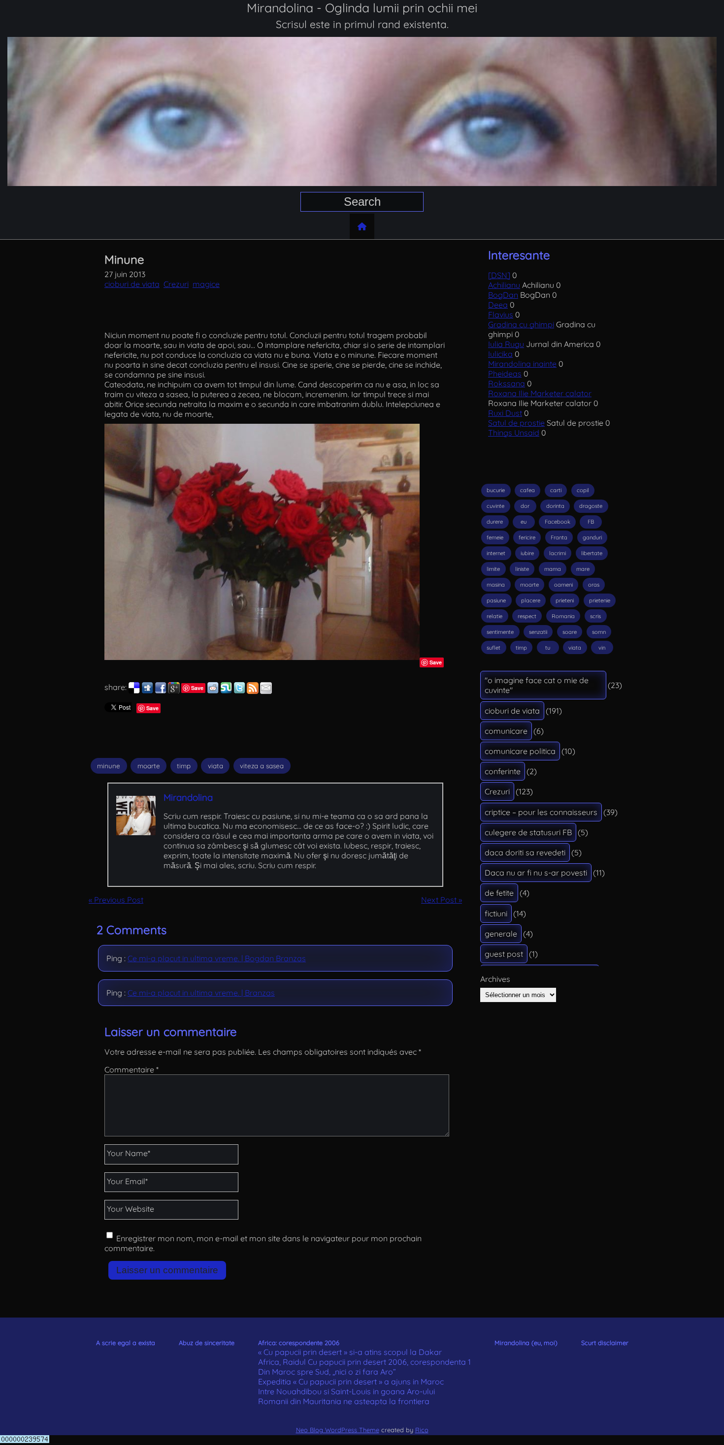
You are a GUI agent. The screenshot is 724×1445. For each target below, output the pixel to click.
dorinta (555, 506)
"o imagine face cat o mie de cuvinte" (537, 685)
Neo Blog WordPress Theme (337, 1430)
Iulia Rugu (506, 344)
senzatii (538, 631)
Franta (559, 537)
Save (435, 662)
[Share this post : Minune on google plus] (174, 691)
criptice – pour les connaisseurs (541, 812)
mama (552, 568)
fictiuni (496, 913)
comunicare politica (520, 751)
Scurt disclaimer (604, 1343)
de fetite (499, 893)
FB (591, 521)
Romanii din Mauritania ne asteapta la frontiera (343, 1401)
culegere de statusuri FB (528, 832)
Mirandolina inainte (522, 364)
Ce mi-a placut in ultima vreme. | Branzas (201, 993)
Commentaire (131, 1069)
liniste (522, 568)
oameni (563, 584)
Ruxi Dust (505, 413)
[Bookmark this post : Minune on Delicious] (134, 691)
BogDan (503, 295)
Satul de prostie (516, 423)
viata (215, 766)
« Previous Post (116, 900)
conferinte (503, 771)
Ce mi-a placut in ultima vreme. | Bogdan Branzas (217, 958)
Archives (495, 979)
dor (525, 506)
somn (599, 631)
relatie (494, 616)
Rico (421, 1430)
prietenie (599, 600)
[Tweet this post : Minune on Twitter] (239, 691)
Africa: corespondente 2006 (298, 1343)
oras (593, 584)
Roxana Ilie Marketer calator (540, 393)
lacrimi (557, 553)
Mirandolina (188, 797)
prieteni (565, 600)
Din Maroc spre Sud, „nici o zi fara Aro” (327, 1372)
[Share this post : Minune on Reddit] (213, 691)
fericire (527, 537)
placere (530, 600)
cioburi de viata (132, 284)
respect (527, 616)
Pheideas (505, 373)
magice (206, 284)
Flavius (500, 314)
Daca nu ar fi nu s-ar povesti (536, 873)
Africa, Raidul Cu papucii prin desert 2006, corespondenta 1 (364, 1362)
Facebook (557, 521)
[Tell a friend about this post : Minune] (266, 691)
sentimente (500, 631)
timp (184, 766)
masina (496, 584)
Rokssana (506, 383)
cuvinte (495, 506)
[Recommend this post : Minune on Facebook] (160, 691)
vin (601, 647)
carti (555, 490)
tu (547, 647)
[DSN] (499, 275)
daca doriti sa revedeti (525, 852)
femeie (495, 537)
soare (569, 631)
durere (495, 521)
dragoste (590, 506)
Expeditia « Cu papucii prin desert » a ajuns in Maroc (351, 1381)
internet (496, 553)
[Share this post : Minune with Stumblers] (226, 691)
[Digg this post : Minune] (147, 691)
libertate (591, 553)
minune (108, 766)
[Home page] (362, 226)
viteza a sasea (262, 766)
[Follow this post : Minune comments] (253, 691)
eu (524, 521)
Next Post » (441, 900)
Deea (498, 305)
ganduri (592, 537)
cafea (527, 490)
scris (595, 616)
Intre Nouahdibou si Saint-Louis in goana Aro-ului (346, 1391)
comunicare (506, 731)
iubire (527, 553)
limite (493, 568)
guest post (504, 954)
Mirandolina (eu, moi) (526, 1343)
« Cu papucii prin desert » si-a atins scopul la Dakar (350, 1352)
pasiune (496, 600)
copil (583, 490)
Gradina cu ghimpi (521, 324)
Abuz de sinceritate (206, 1343)
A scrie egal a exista (125, 1343)
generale (501, 934)
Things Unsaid (513, 433)
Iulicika (500, 354)
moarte (148, 766)
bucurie (496, 490)
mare (583, 568)
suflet (493, 647)
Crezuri (176, 284)
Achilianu (504, 285)
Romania (563, 616)
